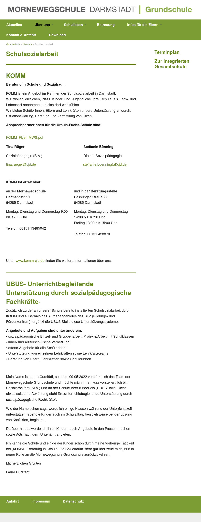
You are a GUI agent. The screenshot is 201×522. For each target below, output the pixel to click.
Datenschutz (73, 501)
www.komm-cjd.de (30, 260)
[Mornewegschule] (100, 9)
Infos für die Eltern (142, 24)
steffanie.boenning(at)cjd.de (105, 164)
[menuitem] (14, 24)
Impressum (40, 501)
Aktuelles (14, 24)
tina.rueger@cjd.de (21, 164)
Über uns (42, 24)
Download (57, 34)
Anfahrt (12, 501)
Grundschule (13, 44)
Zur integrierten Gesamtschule (171, 63)
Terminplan (167, 52)
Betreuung (106, 24)
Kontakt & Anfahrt (21, 34)
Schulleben (73, 24)
